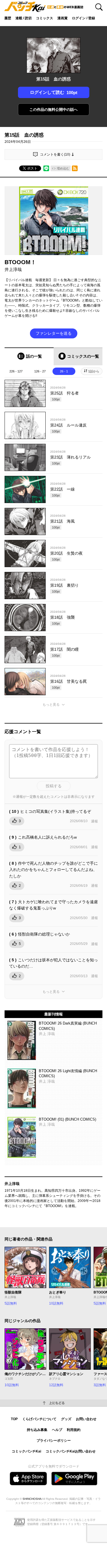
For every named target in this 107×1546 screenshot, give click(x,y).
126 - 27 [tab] (40, 371)
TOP (14, 1419)
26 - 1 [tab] (64, 371)
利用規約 (73, 1430)
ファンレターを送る (54, 333)
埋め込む (63, 168)
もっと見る (51, 705)
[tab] (29, 356)
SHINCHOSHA (32, 1498)
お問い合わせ (86, 1419)
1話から (93, 371)
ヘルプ (57, 1430)
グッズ (66, 1419)
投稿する (54, 786)
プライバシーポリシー (54, 1441)
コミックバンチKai (26, 1451)
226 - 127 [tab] (16, 371)
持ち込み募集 (37, 1430)
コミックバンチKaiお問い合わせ (71, 1451)
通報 (94, 821)
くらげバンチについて (39, 1419)
